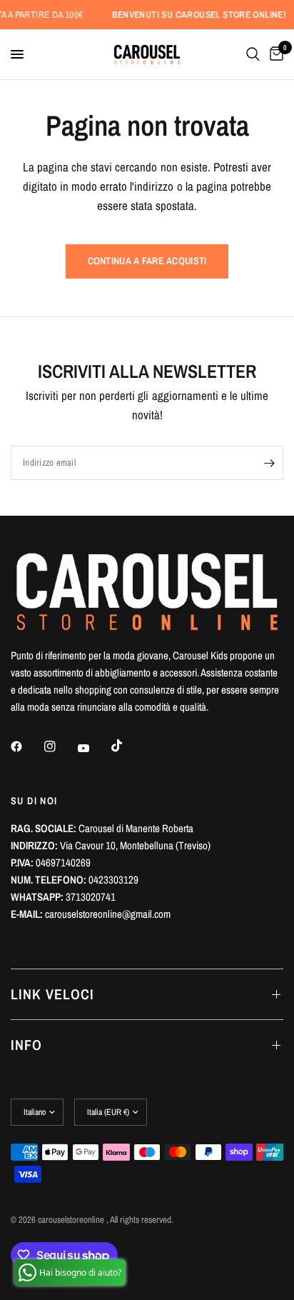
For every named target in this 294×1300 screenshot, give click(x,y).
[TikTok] (127, 745)
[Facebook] (26, 746)
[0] (274, 54)
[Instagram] (60, 746)
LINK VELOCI (52, 994)
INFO (26, 1044)
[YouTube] (93, 748)
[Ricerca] (253, 54)
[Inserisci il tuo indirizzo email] (269, 463)
